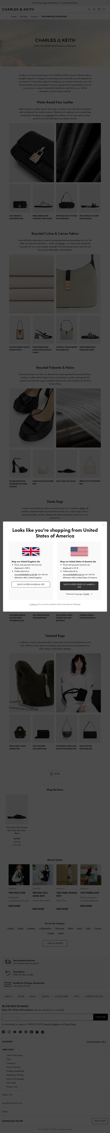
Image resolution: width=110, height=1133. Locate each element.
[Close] (103, 525)
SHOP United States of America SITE (79, 586)
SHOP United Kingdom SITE (30, 584)
